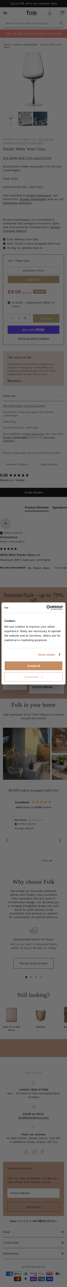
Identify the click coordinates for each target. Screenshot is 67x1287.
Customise (31, 676)
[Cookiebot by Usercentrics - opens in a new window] (47, 607)
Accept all (33, 665)
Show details (46, 654)
